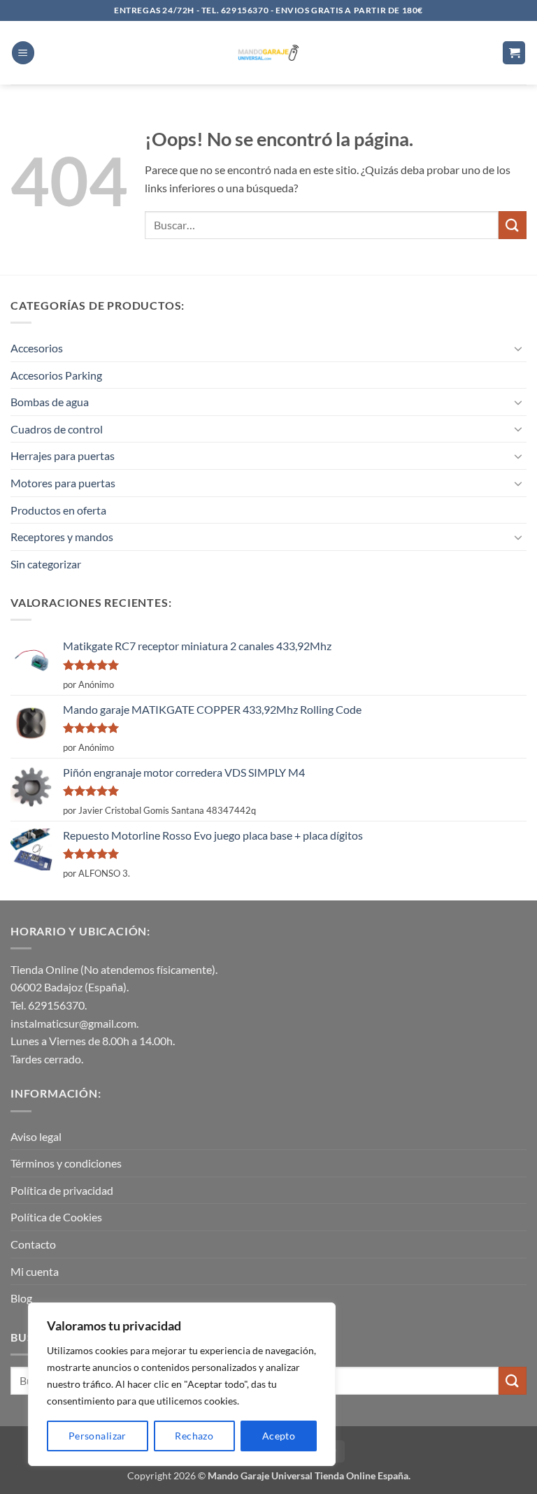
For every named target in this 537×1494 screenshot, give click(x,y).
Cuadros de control (56, 429)
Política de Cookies (56, 1216)
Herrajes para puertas (62, 455)
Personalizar (98, 1436)
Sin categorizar (45, 563)
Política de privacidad (61, 1190)
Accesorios (36, 347)
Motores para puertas (62, 482)
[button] (23, 52)
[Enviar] (513, 224)
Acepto (279, 1436)
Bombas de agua (49, 401)
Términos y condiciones (66, 1163)
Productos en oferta (58, 510)
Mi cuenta (34, 1271)
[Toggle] (518, 348)
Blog (21, 1298)
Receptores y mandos (61, 536)
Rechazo (194, 1436)
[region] (182, 1384)
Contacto (33, 1244)
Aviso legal (36, 1136)
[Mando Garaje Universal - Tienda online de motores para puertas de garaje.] (269, 53)
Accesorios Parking (56, 375)
